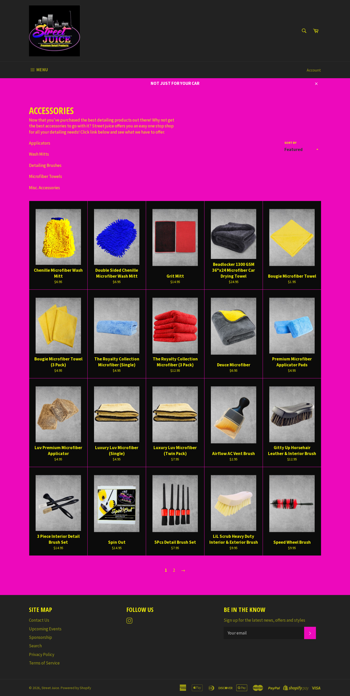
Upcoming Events (45, 629)
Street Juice (50, 688)
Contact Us (39, 620)
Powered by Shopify (76, 688)
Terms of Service (44, 663)
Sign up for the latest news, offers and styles (264, 620)
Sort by (290, 143)
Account (314, 70)
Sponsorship (40, 637)
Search (35, 646)
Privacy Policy (41, 654)
